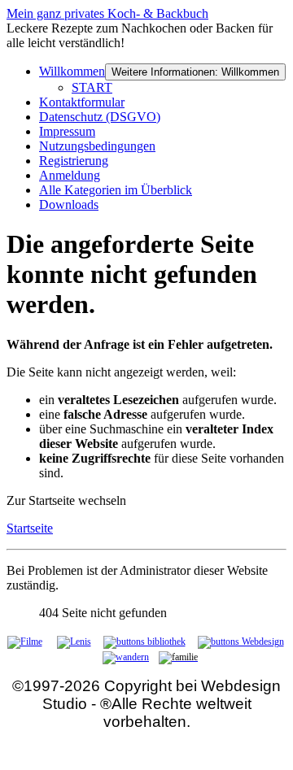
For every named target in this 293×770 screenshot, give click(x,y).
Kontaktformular (82, 102)
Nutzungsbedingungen (97, 146)
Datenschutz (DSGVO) (99, 117)
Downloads (68, 204)
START (92, 87)
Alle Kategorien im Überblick (115, 190)
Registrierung (73, 160)
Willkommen (72, 71)
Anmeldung (69, 175)
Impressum (67, 131)
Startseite (30, 528)
